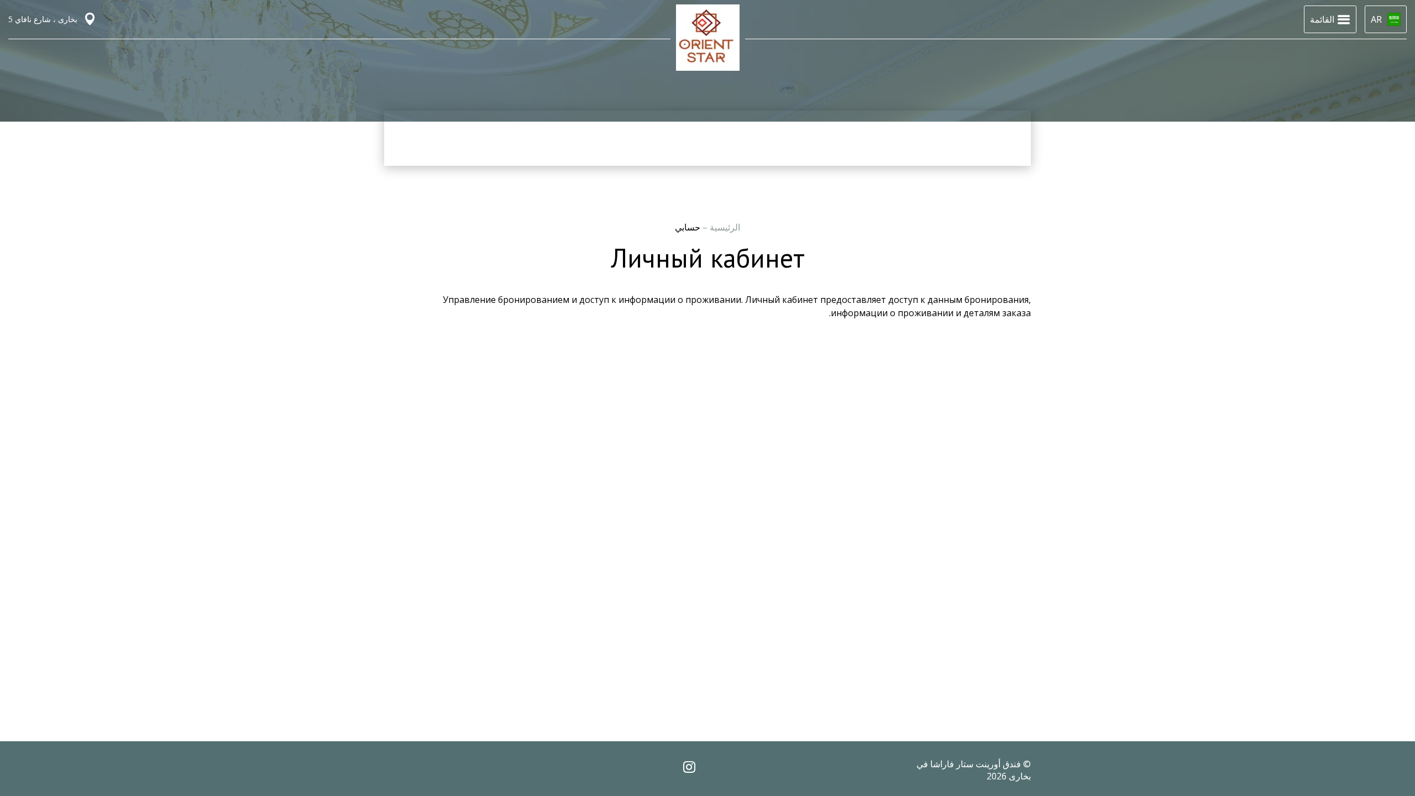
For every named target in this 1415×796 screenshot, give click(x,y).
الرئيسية (724, 227)
